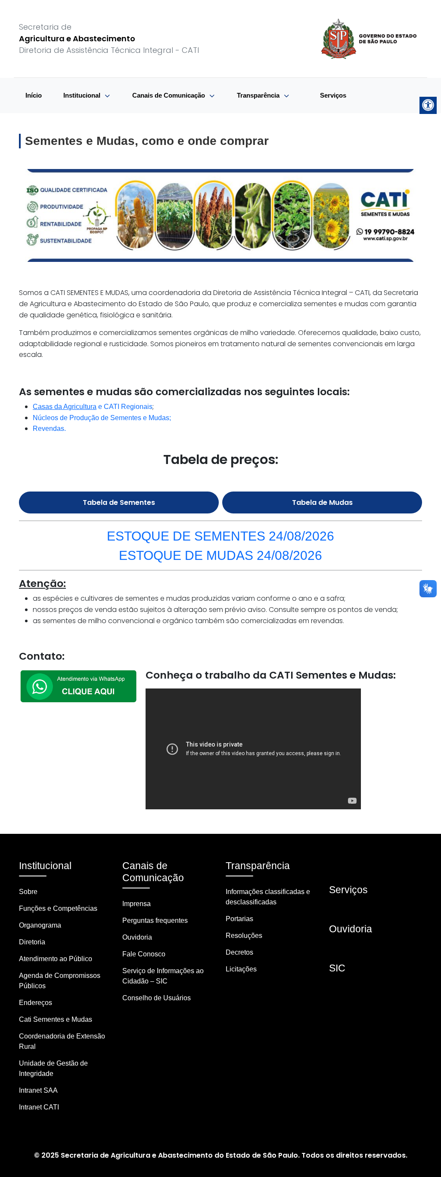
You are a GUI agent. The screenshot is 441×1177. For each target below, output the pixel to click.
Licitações (241, 969)
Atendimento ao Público (55, 958)
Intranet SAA (38, 1090)
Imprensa (136, 903)
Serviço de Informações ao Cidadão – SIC (163, 976)
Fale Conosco (143, 954)
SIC (337, 968)
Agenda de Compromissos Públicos (59, 981)
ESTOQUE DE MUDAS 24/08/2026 (220, 555)
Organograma (40, 925)
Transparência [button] (259, 95)
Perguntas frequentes (155, 920)
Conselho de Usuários (156, 998)
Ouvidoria (137, 937)
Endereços (35, 1002)
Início (33, 95)
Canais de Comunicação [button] (169, 95)
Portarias (239, 918)
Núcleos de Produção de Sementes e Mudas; (102, 417)
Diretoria (32, 942)
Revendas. (49, 428)
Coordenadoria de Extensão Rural (62, 1041)
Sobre (28, 891)
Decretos (239, 952)
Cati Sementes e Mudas (55, 1019)
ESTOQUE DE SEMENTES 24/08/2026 (220, 536)
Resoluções (244, 935)
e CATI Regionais (92, 406)
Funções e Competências (58, 908)
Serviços (333, 95)
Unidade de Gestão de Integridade (53, 1068)
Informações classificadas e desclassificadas (268, 897)
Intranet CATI (39, 1107)
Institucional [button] (82, 95)
